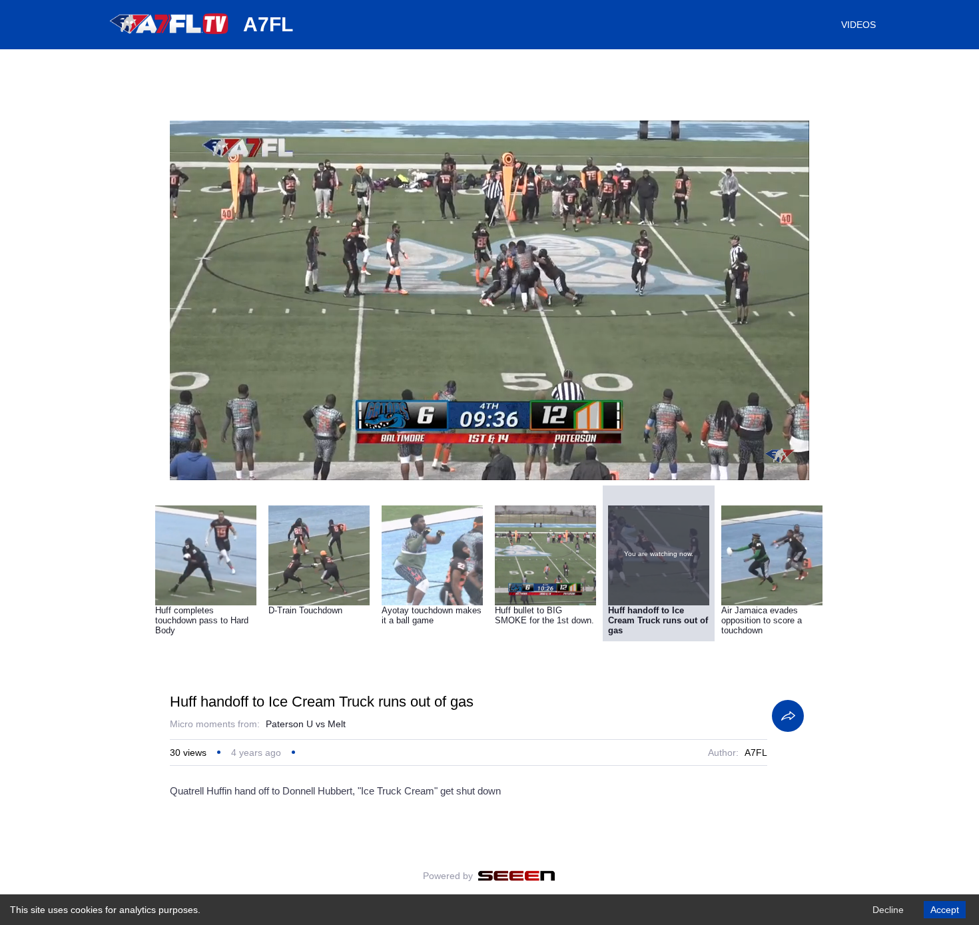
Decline (888, 909)
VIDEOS (858, 24)
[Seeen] (516, 876)
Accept (944, 909)
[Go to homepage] (169, 38)
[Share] (788, 716)
